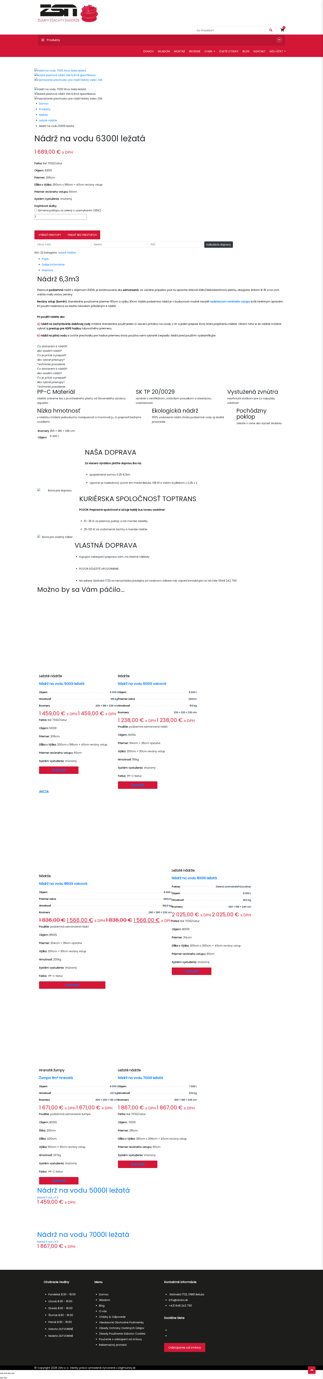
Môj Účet (276, 51)
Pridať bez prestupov (82, 235)
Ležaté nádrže (48, 120)
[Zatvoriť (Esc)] (12, 1373)
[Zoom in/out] (1, 1373)
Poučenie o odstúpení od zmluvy (120, 1339)
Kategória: (50, 252)
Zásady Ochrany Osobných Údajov (121, 1328)
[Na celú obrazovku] (5, 1373)
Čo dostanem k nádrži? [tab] (52, 346)
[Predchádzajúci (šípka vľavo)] (1, 1377)
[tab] (164, 259)
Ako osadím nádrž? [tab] (49, 351)
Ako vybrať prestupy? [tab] (51, 360)
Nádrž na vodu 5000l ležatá (61, 683)
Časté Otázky (229, 51)
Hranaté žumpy (51, 1070)
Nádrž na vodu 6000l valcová (142, 683)
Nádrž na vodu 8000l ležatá (194, 877)
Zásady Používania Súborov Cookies (122, 1333)
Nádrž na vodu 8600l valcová (63, 883)
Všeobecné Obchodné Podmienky (121, 1322)
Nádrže (43, 115)
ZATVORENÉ (66, 1329)
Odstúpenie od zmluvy (184, 1347)
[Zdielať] (8, 1373)
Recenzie (194, 51)
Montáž (179, 51)
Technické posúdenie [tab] (51, 364)
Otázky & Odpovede (112, 1317)
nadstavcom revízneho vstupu (230, 301)
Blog (246, 51)
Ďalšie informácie (53, 264)
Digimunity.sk (127, 1368)
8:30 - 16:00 (68, 1294)
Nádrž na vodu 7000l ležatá (140, 1077)
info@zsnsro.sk (178, 1300)
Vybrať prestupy (49, 235)
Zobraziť (59, 770)
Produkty (44, 109)
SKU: (37, 252)
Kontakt (260, 51)
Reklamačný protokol (113, 1345)
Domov (148, 51)
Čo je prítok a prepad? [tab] (51, 355)
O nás (208, 51)
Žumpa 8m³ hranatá (56, 1077)
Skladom (164, 51)
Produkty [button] (53, 40)
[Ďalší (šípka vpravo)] (5, 1377)
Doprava (47, 270)
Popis (45, 259)
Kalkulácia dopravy (219, 244)
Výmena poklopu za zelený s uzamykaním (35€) (69, 210)
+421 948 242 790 (180, 1305)
